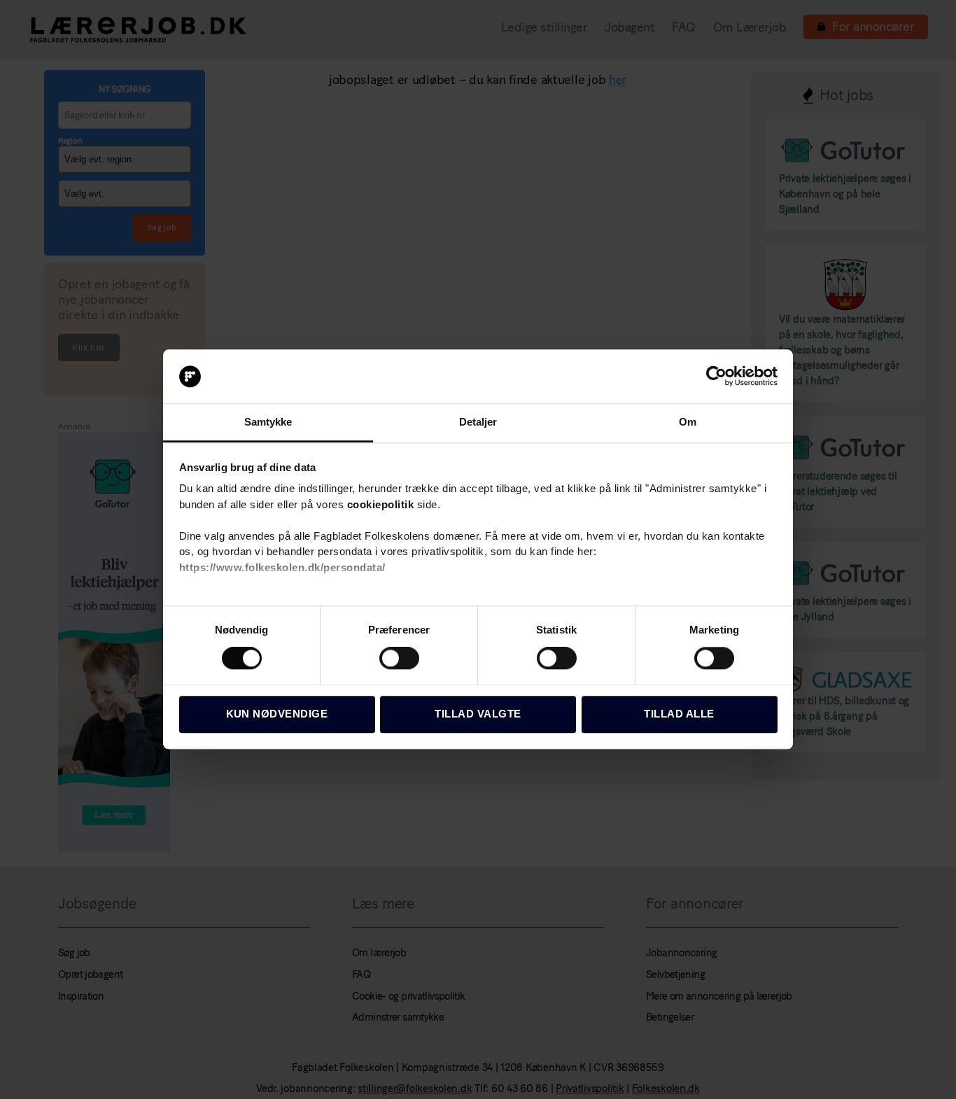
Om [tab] (687, 422)
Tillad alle (679, 714)
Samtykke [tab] (268, 422)
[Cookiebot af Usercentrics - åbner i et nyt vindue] (716, 376)
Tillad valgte (478, 714)
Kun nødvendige (277, 714)
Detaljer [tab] (478, 422)
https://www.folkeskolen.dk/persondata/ (282, 567)
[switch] (399, 659)
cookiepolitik (380, 504)
